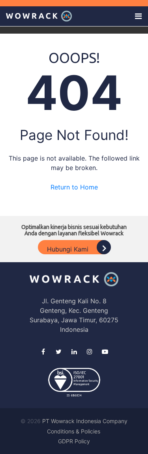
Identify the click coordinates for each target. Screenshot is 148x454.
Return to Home (74, 187)
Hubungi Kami (68, 249)
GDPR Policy (74, 441)
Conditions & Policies (73, 431)
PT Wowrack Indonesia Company (84, 421)
